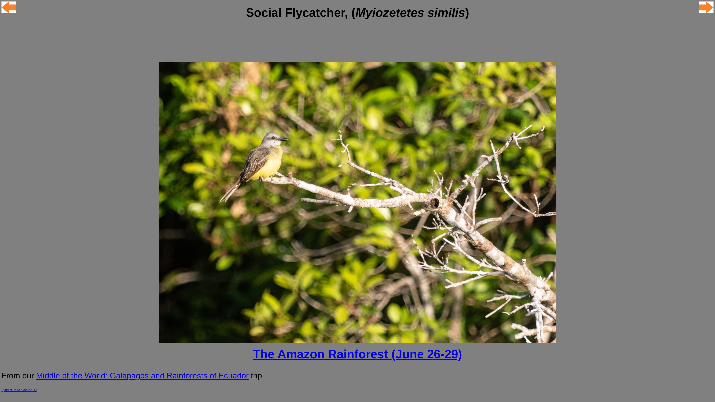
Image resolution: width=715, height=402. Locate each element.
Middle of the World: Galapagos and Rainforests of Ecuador (142, 375)
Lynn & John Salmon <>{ (20, 390)
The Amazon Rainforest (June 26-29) (357, 354)
